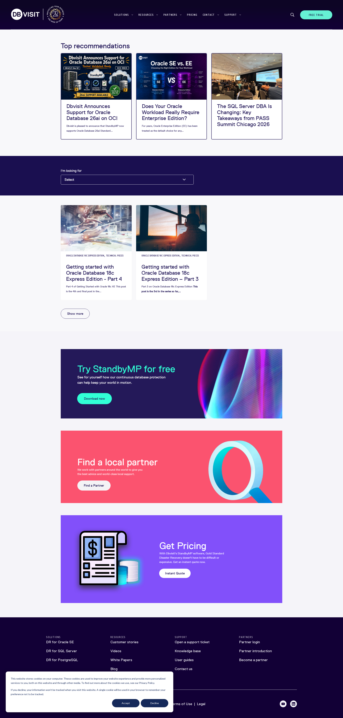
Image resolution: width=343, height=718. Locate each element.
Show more (75, 313)
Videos (115, 651)
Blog (114, 669)
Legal (201, 704)
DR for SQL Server (61, 651)
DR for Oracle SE (60, 642)
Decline (154, 703)
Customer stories (124, 642)
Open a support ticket (192, 642)
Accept (126, 703)
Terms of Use (181, 704)
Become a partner (253, 660)
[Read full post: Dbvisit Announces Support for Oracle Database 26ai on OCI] (96, 76)
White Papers (121, 660)
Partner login (249, 642)
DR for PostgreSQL (62, 660)
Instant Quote (175, 573)
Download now (94, 398)
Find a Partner (94, 485)
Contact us (183, 669)
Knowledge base (188, 651)
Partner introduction (255, 651)
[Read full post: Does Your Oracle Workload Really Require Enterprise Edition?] (171, 76)
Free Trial (316, 15)
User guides (184, 660)
